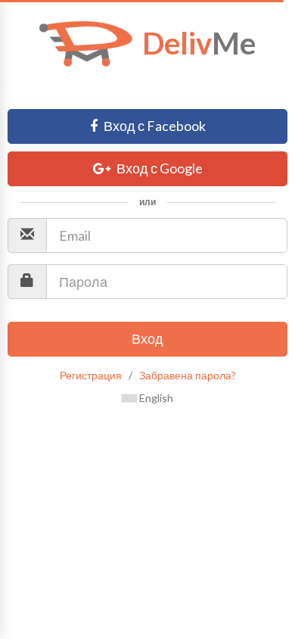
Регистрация (91, 375)
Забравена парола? (187, 375)
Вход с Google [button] (158, 168)
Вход (147, 338)
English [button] (155, 397)
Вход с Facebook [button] (153, 125)
